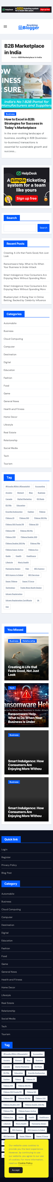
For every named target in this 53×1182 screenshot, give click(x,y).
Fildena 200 (11, 537)
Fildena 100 (24, 518)
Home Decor (10, 416)
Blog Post (6, 872)
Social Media (11, 448)
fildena (42, 512)
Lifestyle (8, 424)
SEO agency (39, 569)
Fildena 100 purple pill (15, 524)
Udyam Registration (14, 594)
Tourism (8, 463)
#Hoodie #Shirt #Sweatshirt (18, 486)
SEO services (33, 575)
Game (7, 393)
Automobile (10, 323)
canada (9, 499)
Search (12, 218)
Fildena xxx (33, 550)
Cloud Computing (13, 338)
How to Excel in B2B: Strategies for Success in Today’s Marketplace (23, 123)
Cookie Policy (25, 1163)
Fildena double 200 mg (15, 543)
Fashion (8, 377)
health (18, 556)
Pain (27, 569)
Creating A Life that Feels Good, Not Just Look (23, 671)
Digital (7, 362)
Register (6, 857)
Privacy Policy (9, 865)
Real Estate (10, 432)
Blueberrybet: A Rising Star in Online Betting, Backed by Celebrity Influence (25, 299)
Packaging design (13, 569)
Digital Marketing (24, 499)
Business (10, 114)
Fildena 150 (10, 531)
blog (31, 493)
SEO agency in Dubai (14, 575)
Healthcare (31, 556)
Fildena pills (35, 543)
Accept (16, 1170)
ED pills (8, 505)
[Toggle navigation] (5, 26)
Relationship (10, 440)
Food (6, 385)
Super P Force (28, 581)
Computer (9, 346)
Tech (6, 455)
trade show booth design (31, 588)
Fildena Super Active (14, 550)
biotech (20, 493)
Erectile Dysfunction (14, 512)
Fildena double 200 (29, 537)
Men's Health (23, 562)
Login (4, 849)
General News (11, 401)
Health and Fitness (14, 409)
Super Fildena (11, 581)
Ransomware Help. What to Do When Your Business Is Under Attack (24, 265)
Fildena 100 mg (40, 518)
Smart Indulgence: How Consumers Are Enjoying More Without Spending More (25, 276)
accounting (40, 486)
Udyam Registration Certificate (19, 600)
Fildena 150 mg (26, 531)
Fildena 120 (33, 524)
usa (7, 607)
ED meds (40, 499)
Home (13, 57)
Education (9, 370)
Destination (10, 354)
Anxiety (9, 493)
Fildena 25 (10, 518)
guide (8, 556)
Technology (10, 588)
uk (38, 600)
